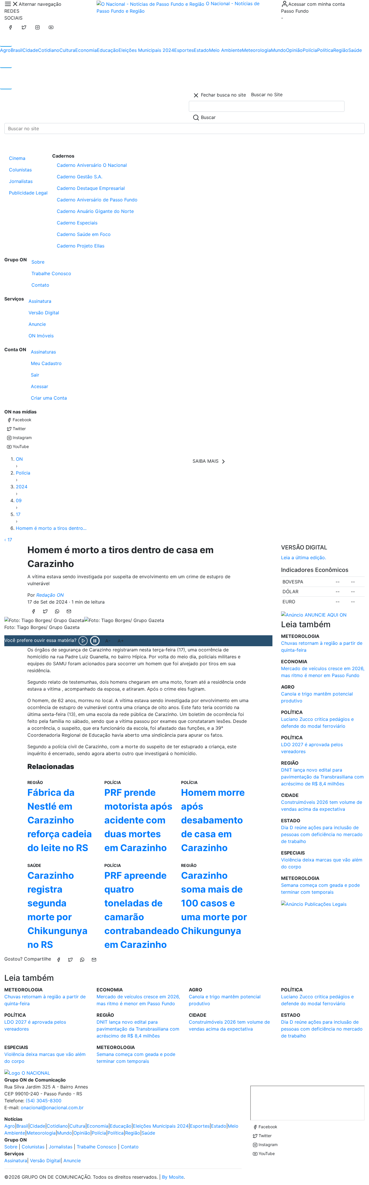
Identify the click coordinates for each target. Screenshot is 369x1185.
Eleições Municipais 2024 (146, 50)
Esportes (184, 50)
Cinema (17, 158)
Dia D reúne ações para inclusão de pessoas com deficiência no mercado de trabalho (322, 834)
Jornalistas (21, 181)
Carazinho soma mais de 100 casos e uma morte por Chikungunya (214, 903)
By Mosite (173, 1177)
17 (18, 514)
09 (19, 500)
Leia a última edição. (303, 557)
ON (19, 459)
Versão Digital (44, 312)
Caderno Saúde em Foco (84, 234)
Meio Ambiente (225, 50)
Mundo (278, 50)
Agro (5, 50)
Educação (107, 50)
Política (325, 50)
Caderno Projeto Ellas (80, 246)
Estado (201, 50)
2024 (21, 487)
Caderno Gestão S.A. (79, 176)
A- (107, 641)
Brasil (16, 50)
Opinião (294, 50)
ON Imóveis (41, 336)
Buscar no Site (267, 94)
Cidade (30, 50)
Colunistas (20, 170)
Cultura (67, 50)
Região (340, 50)
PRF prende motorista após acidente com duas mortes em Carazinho (138, 820)
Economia (86, 50)
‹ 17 (8, 540)
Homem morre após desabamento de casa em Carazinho (213, 820)
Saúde (355, 50)
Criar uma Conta (49, 398)
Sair (35, 375)
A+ (121, 641)
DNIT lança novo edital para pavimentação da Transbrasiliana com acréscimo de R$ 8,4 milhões (322, 777)
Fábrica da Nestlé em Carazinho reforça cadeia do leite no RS (59, 820)
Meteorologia (256, 50)
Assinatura (40, 301)
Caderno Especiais (77, 223)
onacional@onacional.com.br (52, 1107)
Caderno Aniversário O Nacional (92, 165)
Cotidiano (48, 50)
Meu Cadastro (46, 363)
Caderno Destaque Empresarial (91, 188)
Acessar (39, 386)
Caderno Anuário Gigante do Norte (95, 211)
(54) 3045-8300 (43, 1100)
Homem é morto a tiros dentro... (51, 528)
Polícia (310, 50)
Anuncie (37, 324)
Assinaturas (43, 352)
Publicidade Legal (28, 193)
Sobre (37, 262)
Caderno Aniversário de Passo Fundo (97, 200)
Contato (40, 285)
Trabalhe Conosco (51, 273)
